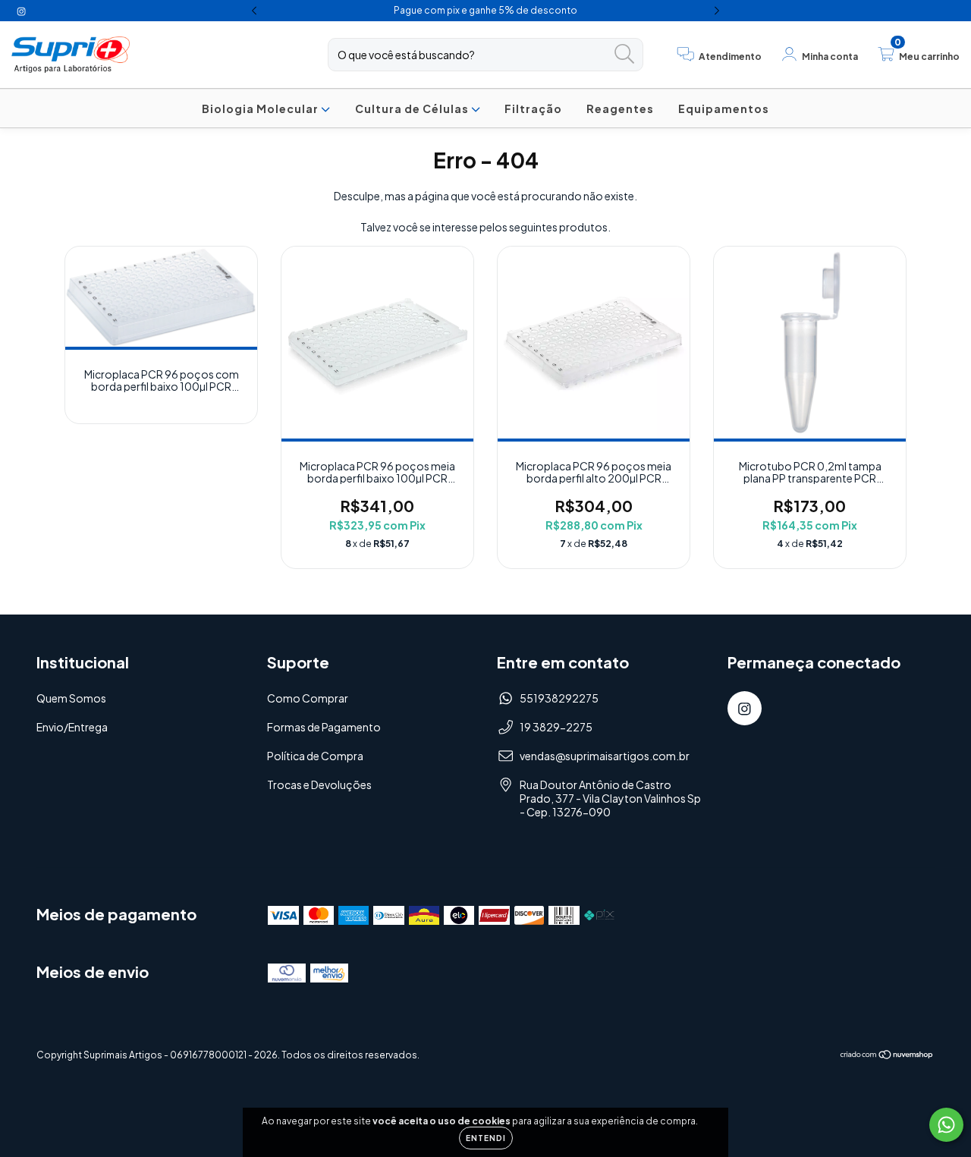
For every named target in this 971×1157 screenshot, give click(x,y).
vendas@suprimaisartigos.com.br (605, 755)
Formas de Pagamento (324, 727)
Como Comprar (307, 698)
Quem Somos (71, 698)
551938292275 (559, 698)
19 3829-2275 (556, 727)
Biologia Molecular (261, 108)
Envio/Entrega (72, 727)
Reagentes (620, 108)
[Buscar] (625, 54)
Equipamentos (723, 108)
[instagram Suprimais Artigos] (21, 10)
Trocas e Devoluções (319, 784)
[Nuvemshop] (887, 1056)
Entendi (486, 1138)
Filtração (533, 108)
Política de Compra (315, 755)
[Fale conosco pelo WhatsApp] (946, 1125)
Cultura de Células (413, 108)
